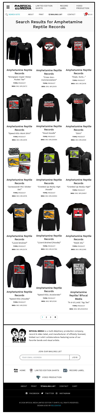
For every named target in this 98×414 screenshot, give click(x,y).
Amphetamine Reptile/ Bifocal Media (78, 295)
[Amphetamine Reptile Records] (19, 51)
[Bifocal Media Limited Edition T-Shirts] (23, 7)
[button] (13, 14)
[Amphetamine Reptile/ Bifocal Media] (78, 272)
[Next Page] (55, 317)
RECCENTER (56, 405)
